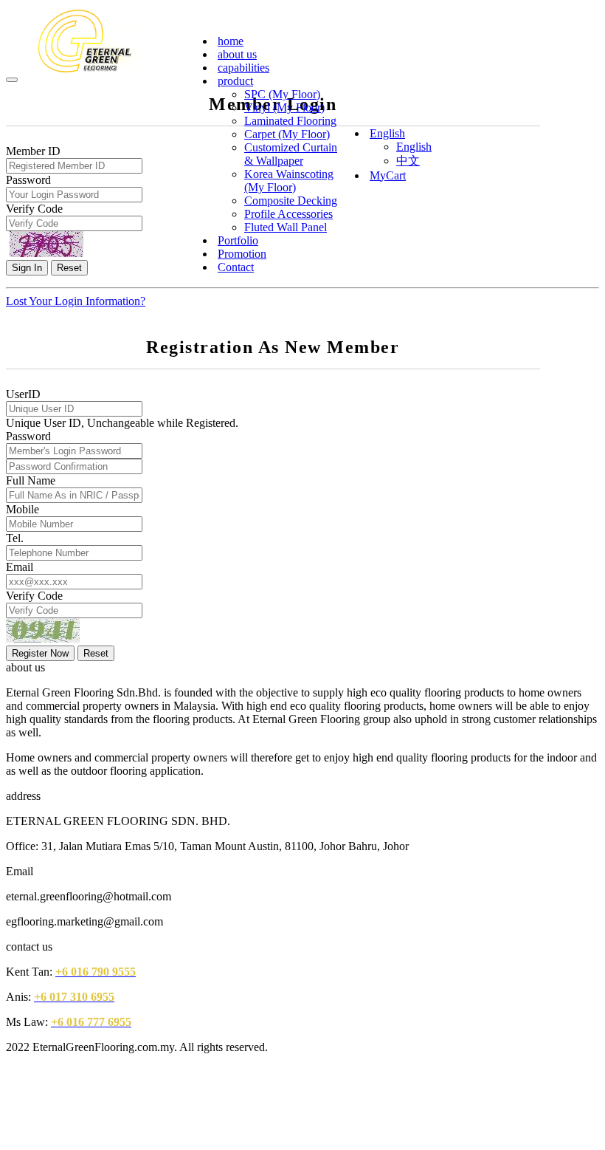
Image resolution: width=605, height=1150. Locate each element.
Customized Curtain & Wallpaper (290, 154)
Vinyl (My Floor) (284, 107)
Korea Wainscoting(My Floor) (288, 181)
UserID (23, 394)
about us (237, 54)
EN (572, 30)
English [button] (387, 133)
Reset (95, 653)
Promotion (242, 253)
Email (19, 567)
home (230, 41)
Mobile (22, 509)
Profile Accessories (288, 214)
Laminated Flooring (290, 120)
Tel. (15, 538)
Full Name (30, 480)
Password (28, 436)
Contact (236, 267)
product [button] (235, 81)
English (414, 146)
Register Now (40, 653)
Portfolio (238, 240)
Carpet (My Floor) (287, 134)
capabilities (243, 67)
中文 (408, 160)
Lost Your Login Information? (75, 301)
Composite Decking (290, 200)
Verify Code (34, 595)
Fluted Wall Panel (285, 227)
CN (591, 30)
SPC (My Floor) (282, 94)
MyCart (388, 175)
